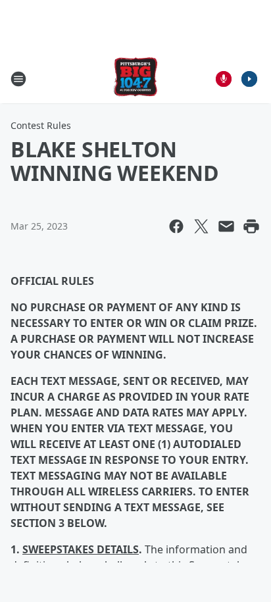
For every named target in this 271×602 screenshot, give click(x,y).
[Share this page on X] (201, 226)
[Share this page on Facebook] (176, 226)
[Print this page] (251, 226)
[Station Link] (135, 78)
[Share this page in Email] (226, 226)
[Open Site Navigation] (18, 79)
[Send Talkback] (224, 79)
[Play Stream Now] (249, 79)
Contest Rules (41, 125)
